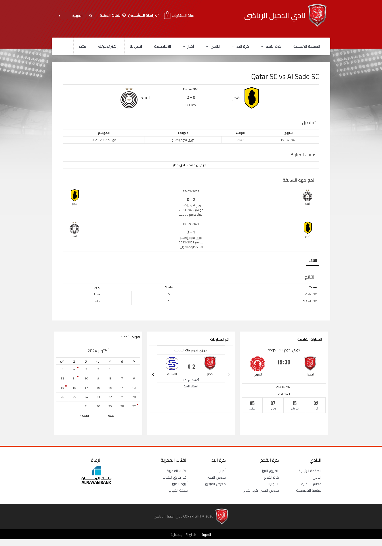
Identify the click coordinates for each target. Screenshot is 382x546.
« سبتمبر (111, 415)
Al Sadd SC (310, 301)
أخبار (190, 46)
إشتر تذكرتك (108, 46)
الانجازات (273, 483)
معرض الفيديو (215, 483)
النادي (215, 46)
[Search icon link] (90, 15)
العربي (257, 374)
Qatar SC (311, 294)
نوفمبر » (84, 415)
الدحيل (310, 374)
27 (134, 406)
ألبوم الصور (180, 483)
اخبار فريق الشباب (175, 477)
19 (62, 388)
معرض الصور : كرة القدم (261, 490)
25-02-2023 (191, 191)
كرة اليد (243, 46)
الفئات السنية (111, 15)
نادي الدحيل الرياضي (275, 15)
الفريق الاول (269, 470)
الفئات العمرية (177, 470)
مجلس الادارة (311, 483)
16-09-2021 (191, 224)
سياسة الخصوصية (308, 490)
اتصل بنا (136, 46)
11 (74, 378)
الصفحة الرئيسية (306, 46)
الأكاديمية (162, 46)
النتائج (313, 260)
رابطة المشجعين (141, 15)
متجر (82, 46)
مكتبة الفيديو (178, 490)
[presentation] (263, 46)
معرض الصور (216, 477)
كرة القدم (273, 46)
